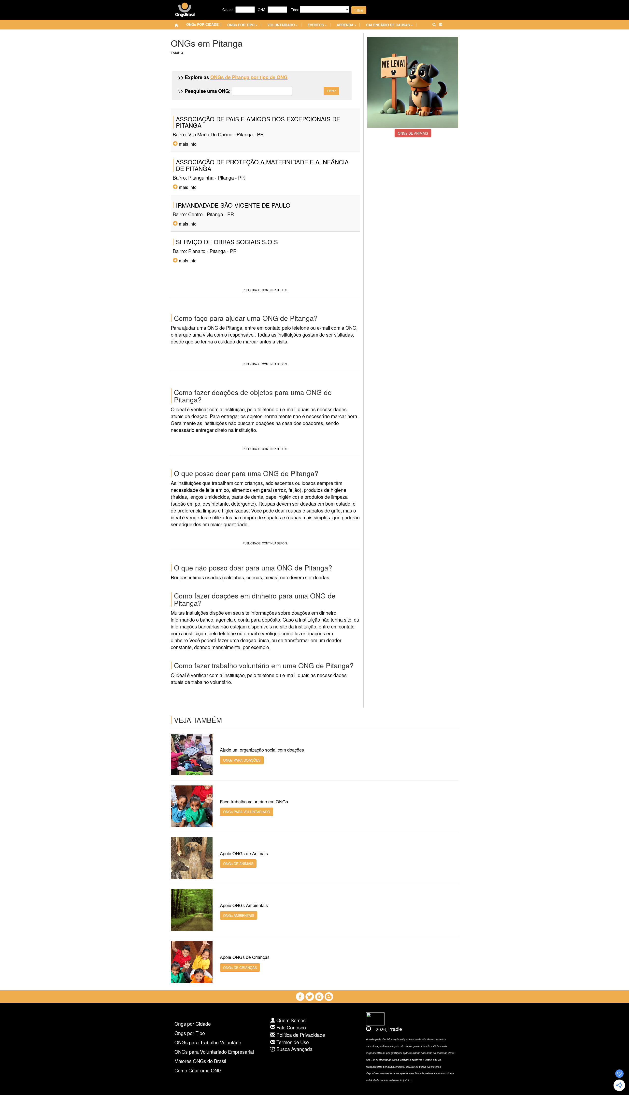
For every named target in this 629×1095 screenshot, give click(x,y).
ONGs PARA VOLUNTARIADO (246, 811)
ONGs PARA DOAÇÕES (241, 760)
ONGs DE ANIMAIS (413, 133)
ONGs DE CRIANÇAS (240, 967)
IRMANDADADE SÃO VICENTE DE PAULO (233, 205)
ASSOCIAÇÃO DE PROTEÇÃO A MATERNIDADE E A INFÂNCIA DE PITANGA (262, 164)
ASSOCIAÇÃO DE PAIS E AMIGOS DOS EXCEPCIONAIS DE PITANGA (258, 121)
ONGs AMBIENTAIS (238, 915)
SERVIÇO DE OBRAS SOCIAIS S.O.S (227, 241)
